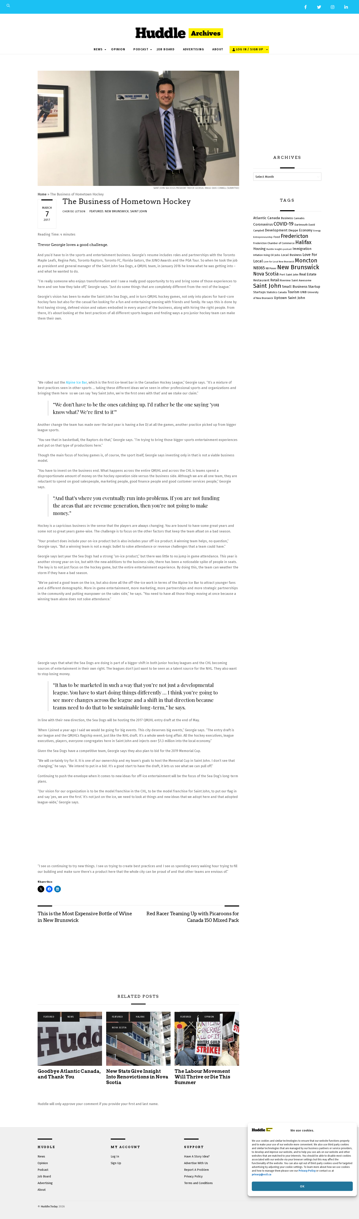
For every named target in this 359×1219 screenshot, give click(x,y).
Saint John (138, 211)
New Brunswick (117, 211)
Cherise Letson (74, 211)
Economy (305, 230)
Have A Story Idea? (197, 1156)
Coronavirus (263, 224)
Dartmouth (301, 224)
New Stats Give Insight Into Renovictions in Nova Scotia (137, 1076)
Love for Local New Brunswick (279, 261)
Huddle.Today (49, 1206)
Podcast (140, 49)
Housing (259, 249)
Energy (317, 230)
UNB (303, 292)
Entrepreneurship (263, 237)
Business (287, 218)
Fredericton (294, 236)
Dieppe (293, 230)
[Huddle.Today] (179, 31)
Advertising (193, 49)
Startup (314, 286)
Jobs (277, 255)
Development (276, 230)
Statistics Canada (277, 292)
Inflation (258, 255)
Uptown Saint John (289, 298)
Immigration (302, 249)
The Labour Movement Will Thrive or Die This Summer (202, 1076)
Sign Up (116, 1163)
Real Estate (307, 274)
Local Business (291, 255)
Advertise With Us (196, 1163)
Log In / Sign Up (249, 49)
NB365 (259, 268)
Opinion (118, 49)
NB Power (271, 268)
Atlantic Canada (266, 218)
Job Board (166, 49)
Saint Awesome (301, 280)
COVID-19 (284, 224)
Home (42, 194)
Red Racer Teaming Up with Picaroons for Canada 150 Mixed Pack (192, 917)
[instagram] (333, 7)
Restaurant (261, 280)
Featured (96, 211)
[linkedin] (346, 7)
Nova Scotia (119, 1027)
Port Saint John (288, 274)
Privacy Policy (193, 1176)
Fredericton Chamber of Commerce (274, 243)
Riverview (285, 280)
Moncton (306, 260)
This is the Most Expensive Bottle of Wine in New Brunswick (85, 917)
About (217, 49)
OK (302, 1186)
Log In (115, 1156)
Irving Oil (269, 255)
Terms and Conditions (198, 1183)
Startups (259, 292)
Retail (274, 280)
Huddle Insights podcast (279, 249)
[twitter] (319, 7)
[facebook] (305, 7)
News (98, 49)
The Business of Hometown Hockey (127, 201)
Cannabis (299, 218)
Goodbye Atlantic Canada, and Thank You (69, 1074)
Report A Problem (196, 1170)
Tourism (293, 292)
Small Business (294, 286)
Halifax (140, 1016)
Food (276, 236)
